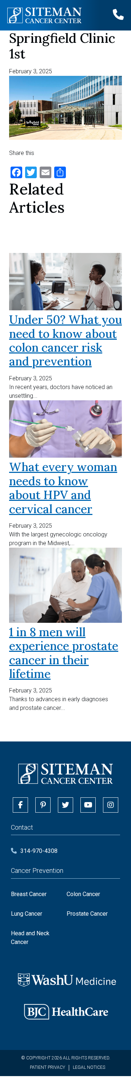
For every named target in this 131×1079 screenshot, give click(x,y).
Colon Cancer (83, 894)
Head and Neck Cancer (30, 937)
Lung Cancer (26, 913)
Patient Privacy (47, 1067)
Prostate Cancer (87, 913)
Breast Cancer (29, 894)
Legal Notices (89, 1067)
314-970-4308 (38, 850)
